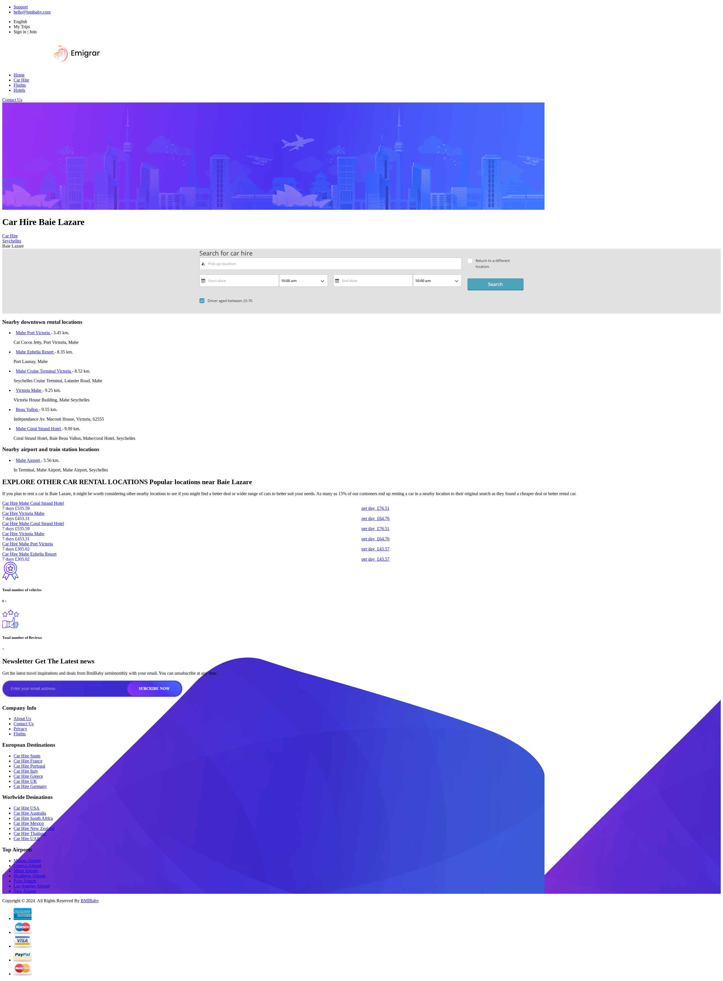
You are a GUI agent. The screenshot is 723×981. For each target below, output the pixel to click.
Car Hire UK (25, 781)
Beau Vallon (27, 409)
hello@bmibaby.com (32, 12)
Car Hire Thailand (30, 833)
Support (21, 7)
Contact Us (12, 99)
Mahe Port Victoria (33, 332)
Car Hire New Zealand (34, 828)
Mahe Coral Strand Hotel (39, 428)
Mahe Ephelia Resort (35, 351)
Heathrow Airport (29, 875)
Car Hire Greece (28, 776)
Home (19, 75)
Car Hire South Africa (33, 818)
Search (495, 284)
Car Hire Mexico (29, 823)
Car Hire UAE (27, 838)
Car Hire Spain (27, 755)
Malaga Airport (27, 860)
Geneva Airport (27, 865)
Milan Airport (26, 870)
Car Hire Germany (30, 786)
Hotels (19, 90)
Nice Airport (25, 891)
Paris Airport (25, 881)
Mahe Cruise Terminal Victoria (44, 371)
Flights (20, 85)
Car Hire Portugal (29, 766)
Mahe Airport (28, 460)
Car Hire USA (27, 808)
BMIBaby (90, 900)
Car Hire (21, 80)
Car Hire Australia (30, 813)
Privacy (20, 728)
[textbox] (330, 263)
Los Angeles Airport (32, 886)
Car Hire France (28, 761)
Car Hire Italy (26, 771)
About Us (22, 718)
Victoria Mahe (29, 390)
